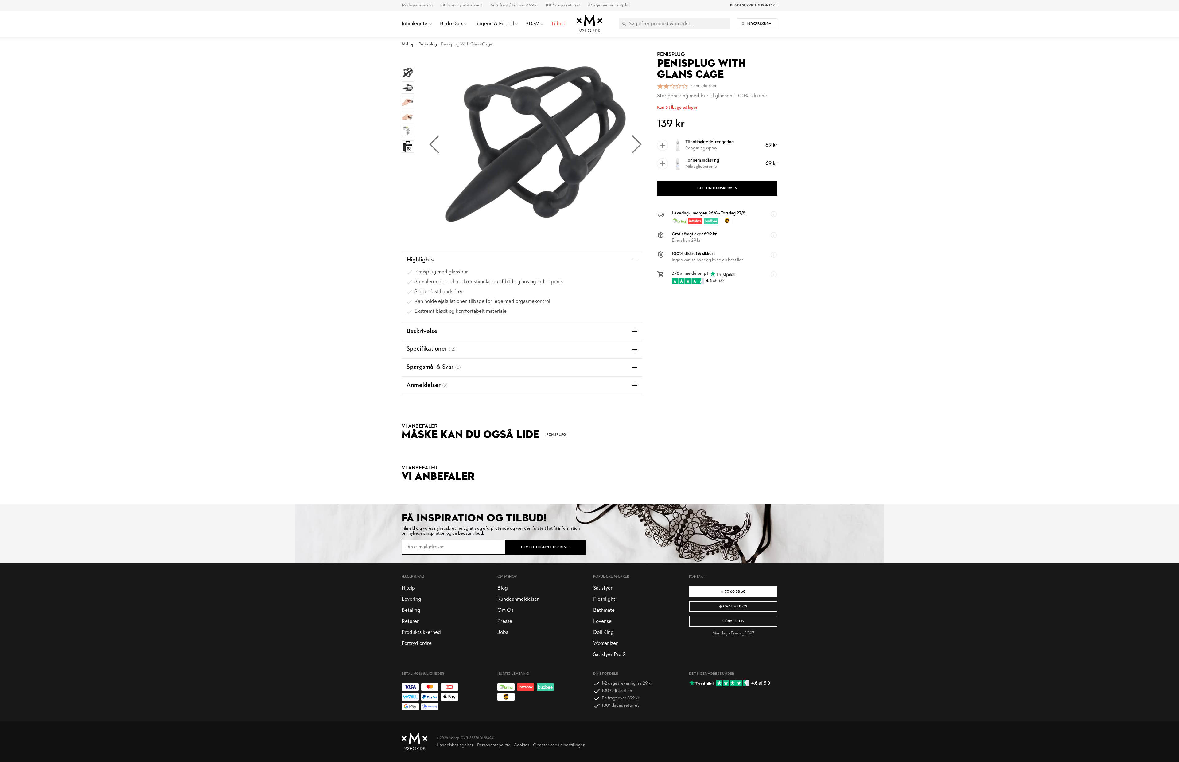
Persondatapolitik (493, 745)
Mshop (408, 44)
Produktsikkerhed (421, 632)
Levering (411, 599)
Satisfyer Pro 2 (609, 654)
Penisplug (427, 44)
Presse (504, 621)
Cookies (521, 745)
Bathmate (604, 610)
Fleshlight (604, 599)
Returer (410, 621)
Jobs (502, 632)
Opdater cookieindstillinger (559, 745)
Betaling (411, 610)
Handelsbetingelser (455, 745)
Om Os (505, 610)
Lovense (602, 621)
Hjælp (408, 588)
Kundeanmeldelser (518, 599)
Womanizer (605, 643)
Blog (502, 588)
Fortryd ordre (417, 643)
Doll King (603, 632)
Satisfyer (603, 588)
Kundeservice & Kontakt (753, 5)
